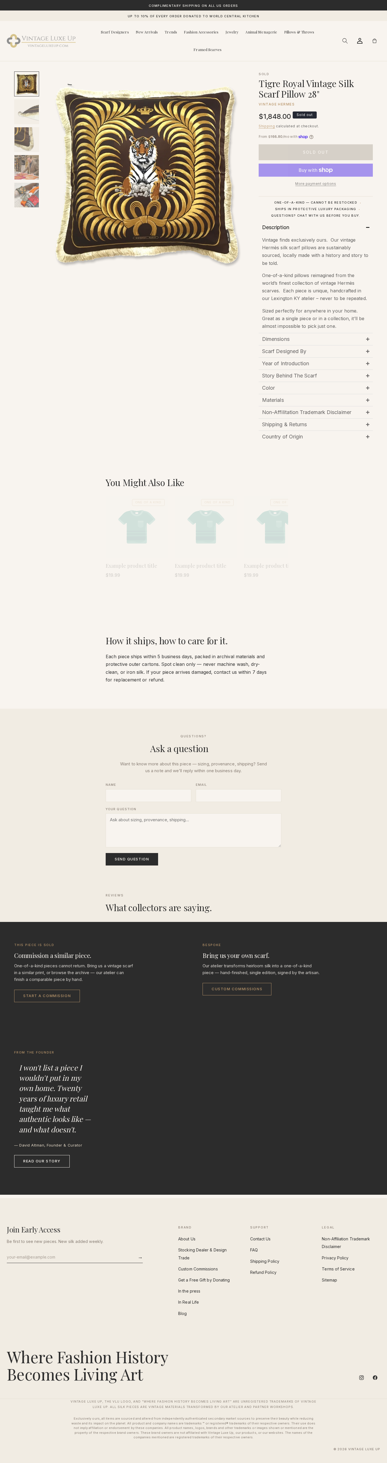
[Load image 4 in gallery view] (26, 167)
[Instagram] (361, 1378)
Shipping (267, 126)
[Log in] (359, 41)
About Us (186, 1238)
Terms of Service (338, 1268)
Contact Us (260, 1238)
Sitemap (329, 1280)
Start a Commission (47, 995)
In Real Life (188, 1302)
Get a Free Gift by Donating (204, 1280)
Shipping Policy (264, 1261)
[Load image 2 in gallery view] (26, 111)
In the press (189, 1291)
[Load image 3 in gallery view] (26, 139)
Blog (182, 1313)
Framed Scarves (208, 49)
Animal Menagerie (261, 31)
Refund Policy (263, 1272)
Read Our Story (42, 1161)
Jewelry (232, 31)
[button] (345, 41)
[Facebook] (375, 1378)
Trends (171, 31)
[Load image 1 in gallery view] (26, 83)
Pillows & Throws (299, 31)
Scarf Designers (115, 31)
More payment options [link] (315, 183)
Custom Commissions (237, 989)
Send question (132, 859)
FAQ (254, 1249)
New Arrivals (147, 31)
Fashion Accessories (201, 31)
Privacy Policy (335, 1257)
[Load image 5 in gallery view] (26, 195)
